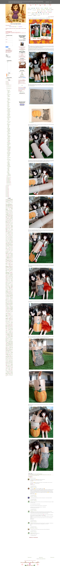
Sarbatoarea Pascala (10, 343)
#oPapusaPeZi (8, 200)
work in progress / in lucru (9, 372)
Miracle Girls (11, 306)
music (8, 309)
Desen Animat (11, 253)
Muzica (12, 309)
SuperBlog (7, 354)
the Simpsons (7, 360)
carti (9, 235)
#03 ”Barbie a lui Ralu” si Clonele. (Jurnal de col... (8, 119)
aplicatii (8, 218)
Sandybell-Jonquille (11, 341)
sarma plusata (9, 344)
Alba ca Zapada (11, 212)
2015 (7, 192)
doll (8, 255)
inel (12, 277)
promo (7, 328)
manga (8, 295)
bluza (9, 225)
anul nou (12, 217)
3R (12, 205)
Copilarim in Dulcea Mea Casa (9, 244)
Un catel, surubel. (9, 116)
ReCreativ (36, 475)
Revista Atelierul (10, 336)
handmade (44, 474)
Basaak (9, 222)
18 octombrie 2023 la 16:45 (33, 520)
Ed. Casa (12, 257)
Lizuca (11, 292)
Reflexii (8, 334)
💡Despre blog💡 (43, 9)
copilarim (31, 500)
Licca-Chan (48, 474)
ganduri (7, 266)
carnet (12, 233)
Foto (7, 263)
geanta (12, 266)
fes (11, 260)
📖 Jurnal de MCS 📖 (30, 15)
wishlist (8, 372)
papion (8, 317)
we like (8, 371)
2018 (7, 189)
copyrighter (8, 245)
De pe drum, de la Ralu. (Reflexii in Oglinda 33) (9, 147)
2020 (7, 187)
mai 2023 (8, 180)
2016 (7, 191)
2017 (7, 190)
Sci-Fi (7, 346)
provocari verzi (10, 329)
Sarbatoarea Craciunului (10, 342)
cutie (35, 474)
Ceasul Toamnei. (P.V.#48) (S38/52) (8, 115)
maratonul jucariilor (9, 296)
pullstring (11, 330)
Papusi (32, 475)
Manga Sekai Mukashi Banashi (9, 295)
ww (12, 373)
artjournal (7, 219)
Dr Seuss (12, 256)
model (12, 308)
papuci (10, 317)
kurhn (46, 474)
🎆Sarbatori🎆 (39, 12)
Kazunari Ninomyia (8, 283)
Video (9, 369)
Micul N (8, 303)
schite (12, 345)
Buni (12, 229)
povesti (10, 324)
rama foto (8, 333)
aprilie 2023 (8, 181)
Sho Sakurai (7, 349)
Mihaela (12, 304)
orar (6, 314)
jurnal (10, 282)
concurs (7, 243)
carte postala (9, 234)
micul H (12, 302)
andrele (8, 215)
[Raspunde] (35, 487)
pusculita (10, 331)
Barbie (6, 222)
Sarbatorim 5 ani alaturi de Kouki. (8, 145)
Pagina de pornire (41, 557)
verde (38, 475)
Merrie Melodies (8, 301)
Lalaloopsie (10, 288)
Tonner (6, 364)
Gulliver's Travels (11, 268)
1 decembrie (7, 201)
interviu (12, 279)
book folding (8, 226)
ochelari (8, 312)
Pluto (9, 322)
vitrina (6, 370)
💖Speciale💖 (49, 12)
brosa (8, 227)
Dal (7, 250)
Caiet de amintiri (10, 230)
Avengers (11, 220)
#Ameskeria (7, 199)
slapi (6, 351)
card (8, 232)
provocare (34, 475)
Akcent (10, 211)
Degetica (11, 252)
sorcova (11, 351)
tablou (12, 356)
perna (12, 319)
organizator (10, 314)
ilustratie (10, 277)
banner (10, 221)
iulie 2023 (8, 178)
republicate (8, 335)
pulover (6, 331)
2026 (7, 81)
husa (6, 276)
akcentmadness (7, 212)
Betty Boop (8, 224)
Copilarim (25, 560)
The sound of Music (11, 360)
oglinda (11, 312)
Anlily (8, 217)
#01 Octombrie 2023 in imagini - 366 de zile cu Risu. (8, 92)
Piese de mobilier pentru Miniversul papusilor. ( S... (8, 96)
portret (6, 324)
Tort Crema (8, 171)
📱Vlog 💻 (35, 15)
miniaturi (7, 305)
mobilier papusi (8, 308)
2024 (7, 83)
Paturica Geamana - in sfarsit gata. (9, 122)
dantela (9, 250)
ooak (30, 475)
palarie (11, 315)
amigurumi (7, 214)
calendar (7, 231)
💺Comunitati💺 (29, 9)
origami (7, 315)
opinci (11, 313)
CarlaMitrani (8, 233)
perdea (9, 319)
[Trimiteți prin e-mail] (28, 473)
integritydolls (7, 279)
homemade (11, 274)
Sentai (7, 347)
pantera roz (11, 316)
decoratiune (37, 474)
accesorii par (10, 207)
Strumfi (8, 353)
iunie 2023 (8, 179)
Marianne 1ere (11, 297)
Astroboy (10, 219)
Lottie (8, 293)
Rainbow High (11, 332)
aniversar (11, 216)
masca (10, 299)
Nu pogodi (8, 311)
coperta (11, 243)
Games (10, 265)
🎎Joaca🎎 (52, 9)
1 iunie (10, 201)
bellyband (12, 223)
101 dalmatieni (8, 202)
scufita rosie (10, 346)
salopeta (6, 341)
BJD (7, 225)
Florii (10, 262)
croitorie (10, 247)
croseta (7, 248)
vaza (9, 367)
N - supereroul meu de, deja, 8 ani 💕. (8, 141)
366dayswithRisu (31, 474)
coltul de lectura (9, 242)
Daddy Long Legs (11, 249)
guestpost (7, 268)
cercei (9, 237)
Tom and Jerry (11, 362)
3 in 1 (12, 202)
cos (10, 245)
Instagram (12, 278)
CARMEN (31, 487)
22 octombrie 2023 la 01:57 (33, 535)
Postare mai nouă (29, 557)
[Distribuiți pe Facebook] (31, 473)
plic (7, 322)
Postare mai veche (52, 557)
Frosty (6, 265)
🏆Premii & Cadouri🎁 (34, 12)
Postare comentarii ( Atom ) (42, 558)
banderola (7, 221)
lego (10, 290)
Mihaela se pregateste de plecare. (8, 102)
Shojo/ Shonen (11, 349)
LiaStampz (7, 291)
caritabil (12, 232)
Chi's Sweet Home (9, 238)
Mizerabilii (8, 307)
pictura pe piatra (8, 320)
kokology (9, 286)
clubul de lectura (11, 241)
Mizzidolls (12, 307)
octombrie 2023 (8, 88)
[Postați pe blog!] (29, 473)
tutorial (12, 365)
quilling (7, 332)
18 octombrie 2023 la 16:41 (33, 509)
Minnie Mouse (7, 306)
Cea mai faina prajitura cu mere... (8, 156)
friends (10, 264)
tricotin (8, 365)
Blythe (12, 225)
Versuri (9, 368)
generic (8, 267)
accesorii (7, 207)
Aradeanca (11, 218)
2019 (7, 188)
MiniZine (10, 305)
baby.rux (8, 74)
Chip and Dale (10, 239)
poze (9, 325)
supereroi (12, 354)
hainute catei (8, 269)
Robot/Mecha (9, 337)
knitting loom (8, 285)
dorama (8, 256)
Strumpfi (11, 353)
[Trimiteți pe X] (30, 473)
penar (7, 319)
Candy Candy (10, 231)
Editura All (8, 258)
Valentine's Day (9, 366)
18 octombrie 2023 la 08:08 (33, 499)
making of (8, 294)
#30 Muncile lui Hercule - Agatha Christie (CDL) (8, 126)
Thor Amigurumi (8, 152)
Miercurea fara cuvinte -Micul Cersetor (9, 167)
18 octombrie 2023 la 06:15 (33, 495)
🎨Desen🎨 (38, 9)
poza (6, 325)
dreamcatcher (8, 257)
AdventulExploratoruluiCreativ (9, 210)
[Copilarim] (9, 71)
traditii (12, 364)
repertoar (12, 334)
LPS (11, 293)
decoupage (7, 252)
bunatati (7, 229)
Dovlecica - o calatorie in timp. (8, 107)
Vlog (10, 370)
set (12, 348)
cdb (7, 236)
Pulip (8, 330)
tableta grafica (7, 356)
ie (7, 277)
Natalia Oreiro (9, 310)
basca (12, 222)
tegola (9, 358)
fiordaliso (31, 496)
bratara (12, 226)
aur (12, 219)
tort (9, 364)
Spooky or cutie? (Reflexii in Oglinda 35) (8, 109)
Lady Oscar (7, 288)
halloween (41, 474)
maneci (12, 294)
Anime (7, 216)
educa (11, 258)
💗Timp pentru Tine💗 (44, 12)
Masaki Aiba (7, 299)
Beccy (9, 223)
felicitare (8, 260)
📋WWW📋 (38, 15)
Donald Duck (11, 255)
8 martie (9, 206)
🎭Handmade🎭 (48, 9)
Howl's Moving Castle (10, 275)
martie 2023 (8, 182)
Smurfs (8, 351)
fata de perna (11, 259)
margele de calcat (7, 297)
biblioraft (11, 224)
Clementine (7, 240)
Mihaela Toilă (32, 533)
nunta (12, 311)
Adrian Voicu (7, 208)
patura (12, 318)
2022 (7, 185)
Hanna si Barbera (8, 273)
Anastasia (12, 214)
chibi (6, 239)
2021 (7, 186)
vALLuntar (7, 367)
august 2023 (8, 177)
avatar (7, 220)
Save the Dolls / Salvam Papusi (9, 345)
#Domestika (11, 199)
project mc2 (10, 327)
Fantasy (7, 259)
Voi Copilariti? (22, 74)
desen (39, 474)
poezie (12, 322)
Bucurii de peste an (8, 228)
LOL (6, 293)
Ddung (12, 250)
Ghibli (10, 267)
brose (11, 227)
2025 (7, 82)
